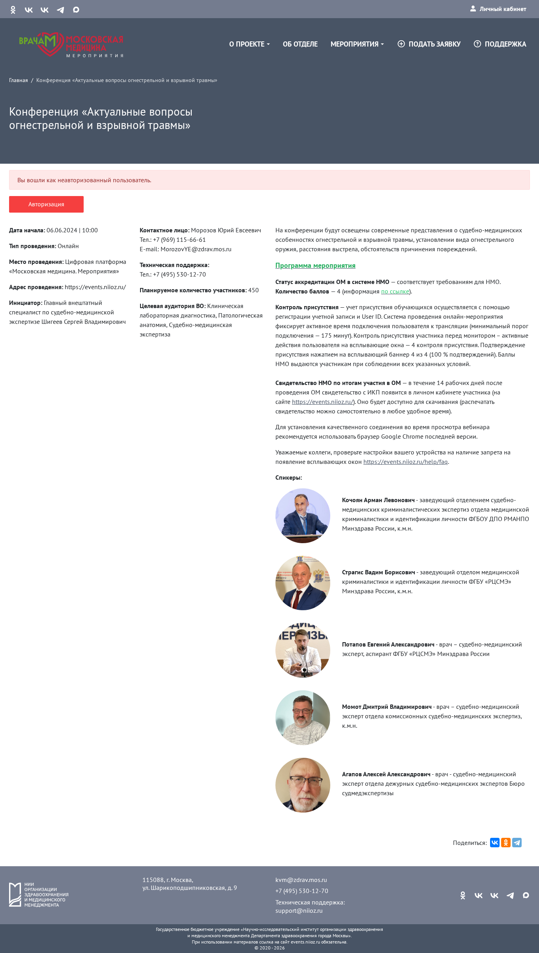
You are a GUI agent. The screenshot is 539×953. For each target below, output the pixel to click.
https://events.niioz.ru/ (322, 401)
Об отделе (300, 44)
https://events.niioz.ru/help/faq (405, 461)
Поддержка (505, 44)
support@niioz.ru (299, 910)
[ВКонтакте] (495, 842)
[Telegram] (517, 842)
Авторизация (46, 204)
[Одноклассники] (506, 842)
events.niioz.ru (305, 942)
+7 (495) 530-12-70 (301, 891)
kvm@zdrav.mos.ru (301, 880)
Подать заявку (434, 44)
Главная (18, 80)
